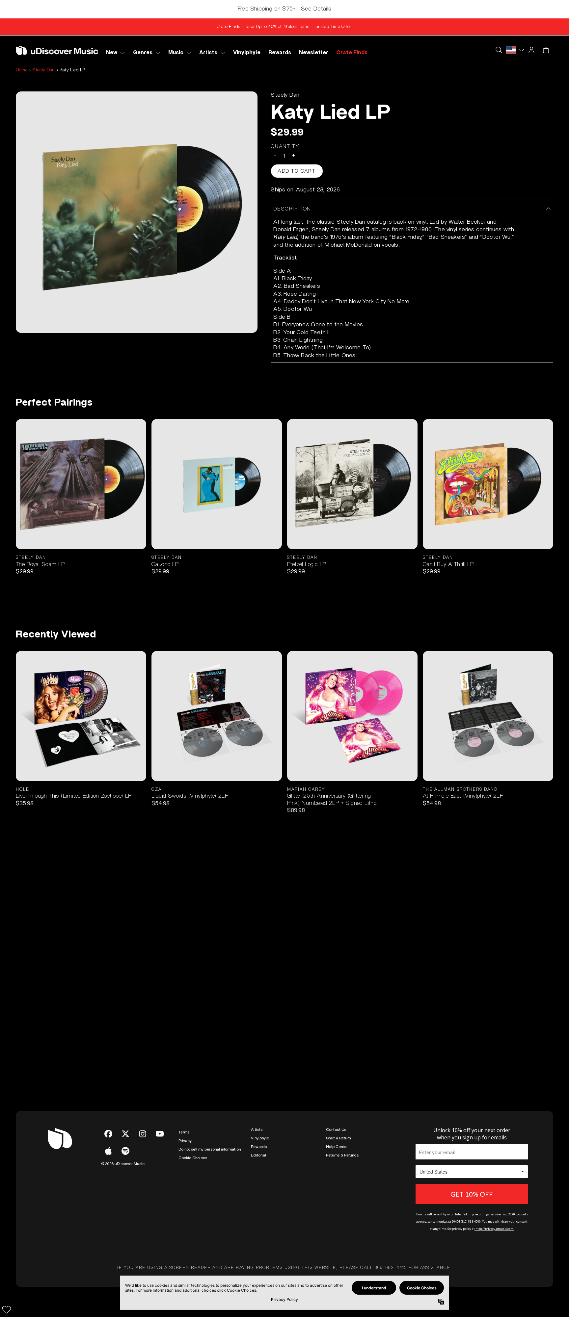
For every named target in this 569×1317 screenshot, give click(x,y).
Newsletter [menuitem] (313, 52)
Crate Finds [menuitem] (351, 52)
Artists (256, 1129)
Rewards (259, 1147)
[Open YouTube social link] (159, 1134)
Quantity (285, 146)
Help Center (337, 1147)
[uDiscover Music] (57, 50)
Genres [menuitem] (142, 52)
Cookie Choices (192, 1158)
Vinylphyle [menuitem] (246, 52)
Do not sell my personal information (209, 1149)
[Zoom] (136, 212)
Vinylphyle (260, 1138)
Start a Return (338, 1138)
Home (22, 70)
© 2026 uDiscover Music (123, 1164)
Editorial (258, 1155)
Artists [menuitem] (208, 52)
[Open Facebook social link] (108, 1134)
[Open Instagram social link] (142, 1134)
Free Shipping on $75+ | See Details (284, 9)
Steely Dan (43, 70)
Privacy (185, 1141)
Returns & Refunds (342, 1155)
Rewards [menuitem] (279, 52)
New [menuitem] (111, 52)
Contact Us (336, 1129)
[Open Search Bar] (498, 50)
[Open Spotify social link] (125, 1151)
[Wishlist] (6, 1309)
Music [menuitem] (175, 52)
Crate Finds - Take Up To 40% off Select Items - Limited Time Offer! (284, 26)
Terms (183, 1132)
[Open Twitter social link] (125, 1134)
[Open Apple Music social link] (108, 1151)
